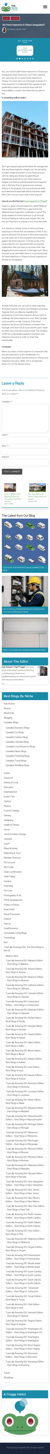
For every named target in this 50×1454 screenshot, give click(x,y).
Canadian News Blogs (16, 751)
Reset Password (12, 914)
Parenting (8, 886)
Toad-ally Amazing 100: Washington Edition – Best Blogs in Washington (22, 1338)
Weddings (8, 1377)
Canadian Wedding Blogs (17, 765)
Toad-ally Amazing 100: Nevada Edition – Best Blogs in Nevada (25, 1175)
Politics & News (11, 904)
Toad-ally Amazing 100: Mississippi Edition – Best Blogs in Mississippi (22, 1142)
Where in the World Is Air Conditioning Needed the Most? (24, 650)
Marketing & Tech (12, 853)
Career (7, 773)
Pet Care (8, 890)
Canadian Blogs (11, 722)
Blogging (8, 717)
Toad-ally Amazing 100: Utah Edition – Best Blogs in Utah (23, 1306)
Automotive (9, 703)
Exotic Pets (9, 796)
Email (5, 446)
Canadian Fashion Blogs (17, 737)
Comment (7, 402)
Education (8, 787)
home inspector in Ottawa (35, 201)
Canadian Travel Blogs (16, 760)
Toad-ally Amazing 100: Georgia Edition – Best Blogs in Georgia (25, 1027)
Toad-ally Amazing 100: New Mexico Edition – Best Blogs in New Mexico (23, 1199)
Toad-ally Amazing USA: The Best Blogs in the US (24, 949)
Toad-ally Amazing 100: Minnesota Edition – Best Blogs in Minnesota (22, 1134)
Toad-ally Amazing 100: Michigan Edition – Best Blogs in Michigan (24, 1126)
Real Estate (9, 909)
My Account (9, 862)
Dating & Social (11, 782)
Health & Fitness (11, 824)
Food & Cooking (11, 810)
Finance (7, 806)
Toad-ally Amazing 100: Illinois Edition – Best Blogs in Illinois (24, 1052)
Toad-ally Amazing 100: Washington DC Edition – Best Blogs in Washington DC (24, 1330)
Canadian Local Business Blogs (20, 746)
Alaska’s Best (12, 956)
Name (5, 435)
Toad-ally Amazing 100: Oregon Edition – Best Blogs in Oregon (24, 1249)
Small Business (11, 928)
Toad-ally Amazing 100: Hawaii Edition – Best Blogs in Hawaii (24, 1036)
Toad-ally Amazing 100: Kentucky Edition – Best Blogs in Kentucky (25, 1085)
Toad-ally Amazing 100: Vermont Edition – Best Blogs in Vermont (24, 1314)
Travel (7, 1373)
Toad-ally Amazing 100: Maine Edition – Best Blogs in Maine (24, 1101)
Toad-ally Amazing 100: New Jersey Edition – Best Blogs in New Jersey (22, 1191)
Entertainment (10, 792)
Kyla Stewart (11, 29)
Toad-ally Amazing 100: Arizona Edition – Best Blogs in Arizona (24, 970)
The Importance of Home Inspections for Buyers (37, 496)
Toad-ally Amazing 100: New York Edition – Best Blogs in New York (25, 1208)
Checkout (8, 777)
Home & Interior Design (15, 834)
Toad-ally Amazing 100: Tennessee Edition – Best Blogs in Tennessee (22, 1289)
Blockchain (9, 713)
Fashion (7, 801)
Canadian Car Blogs (15, 732)
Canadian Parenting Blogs (18, 756)
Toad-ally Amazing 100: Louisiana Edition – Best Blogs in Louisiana (25, 1093)
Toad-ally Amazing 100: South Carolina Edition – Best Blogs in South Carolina (23, 1273)
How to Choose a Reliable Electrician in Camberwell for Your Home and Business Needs (24, 610)
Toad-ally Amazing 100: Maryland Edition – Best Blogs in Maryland (24, 1109)
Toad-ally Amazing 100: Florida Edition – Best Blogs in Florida (24, 1019)
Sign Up (7, 923)
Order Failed (9, 876)
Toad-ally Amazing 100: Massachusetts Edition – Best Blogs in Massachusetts (24, 1118)
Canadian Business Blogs (17, 727)
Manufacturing (10, 848)
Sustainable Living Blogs (15, 933)
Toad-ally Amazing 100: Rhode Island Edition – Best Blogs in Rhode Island (23, 1265)
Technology (9, 937)
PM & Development (13, 900)
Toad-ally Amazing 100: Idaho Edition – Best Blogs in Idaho (24, 1044)
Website (5, 457)
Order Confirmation (13, 871)
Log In (7, 843)
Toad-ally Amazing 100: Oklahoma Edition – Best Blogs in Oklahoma (25, 1240)
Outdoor (8, 881)
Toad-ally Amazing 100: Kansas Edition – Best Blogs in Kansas (24, 1077)
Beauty (7, 708)
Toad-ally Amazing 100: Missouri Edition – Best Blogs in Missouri (24, 1150)
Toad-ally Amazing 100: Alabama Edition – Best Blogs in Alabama (24, 962)
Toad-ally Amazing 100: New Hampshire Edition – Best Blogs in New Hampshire (24, 1183)
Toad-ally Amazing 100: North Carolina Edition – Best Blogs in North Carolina (23, 1216)
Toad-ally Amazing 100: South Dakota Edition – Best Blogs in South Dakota (23, 1281)
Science (7, 918)
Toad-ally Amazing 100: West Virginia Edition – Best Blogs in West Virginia (23, 1347)
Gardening (8, 820)
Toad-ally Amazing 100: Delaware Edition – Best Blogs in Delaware (25, 1011)
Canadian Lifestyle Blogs (17, 742)
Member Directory (12, 857)
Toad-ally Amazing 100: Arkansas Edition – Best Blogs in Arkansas (24, 978)
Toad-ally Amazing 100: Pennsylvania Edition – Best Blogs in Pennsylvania (23, 1257)
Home (6, 18)
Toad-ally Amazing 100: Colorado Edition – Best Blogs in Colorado (24, 995)
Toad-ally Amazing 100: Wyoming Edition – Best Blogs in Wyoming (25, 1363)
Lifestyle (15, 18)
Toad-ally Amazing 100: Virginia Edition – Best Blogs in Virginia (24, 1322)
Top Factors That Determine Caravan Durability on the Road (23, 568)
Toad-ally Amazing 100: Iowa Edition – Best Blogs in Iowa (23, 1068)
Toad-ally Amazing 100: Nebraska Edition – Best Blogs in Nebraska (25, 1167)
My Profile (8, 867)
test (6, 942)
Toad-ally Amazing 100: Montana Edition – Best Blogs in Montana (24, 1158)
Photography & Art (12, 895)
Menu (45, 6)
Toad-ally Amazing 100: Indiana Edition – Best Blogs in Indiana (24, 1060)
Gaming (7, 815)
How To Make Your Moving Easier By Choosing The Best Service (12, 498)
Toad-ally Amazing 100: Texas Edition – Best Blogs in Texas (24, 1298)
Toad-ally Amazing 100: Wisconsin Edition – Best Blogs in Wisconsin (22, 1355)
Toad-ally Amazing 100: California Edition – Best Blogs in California (25, 987)
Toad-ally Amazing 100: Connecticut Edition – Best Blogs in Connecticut (22, 1003)
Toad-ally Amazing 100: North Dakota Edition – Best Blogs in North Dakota (23, 1224)
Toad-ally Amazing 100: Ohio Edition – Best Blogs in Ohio (23, 1232)
